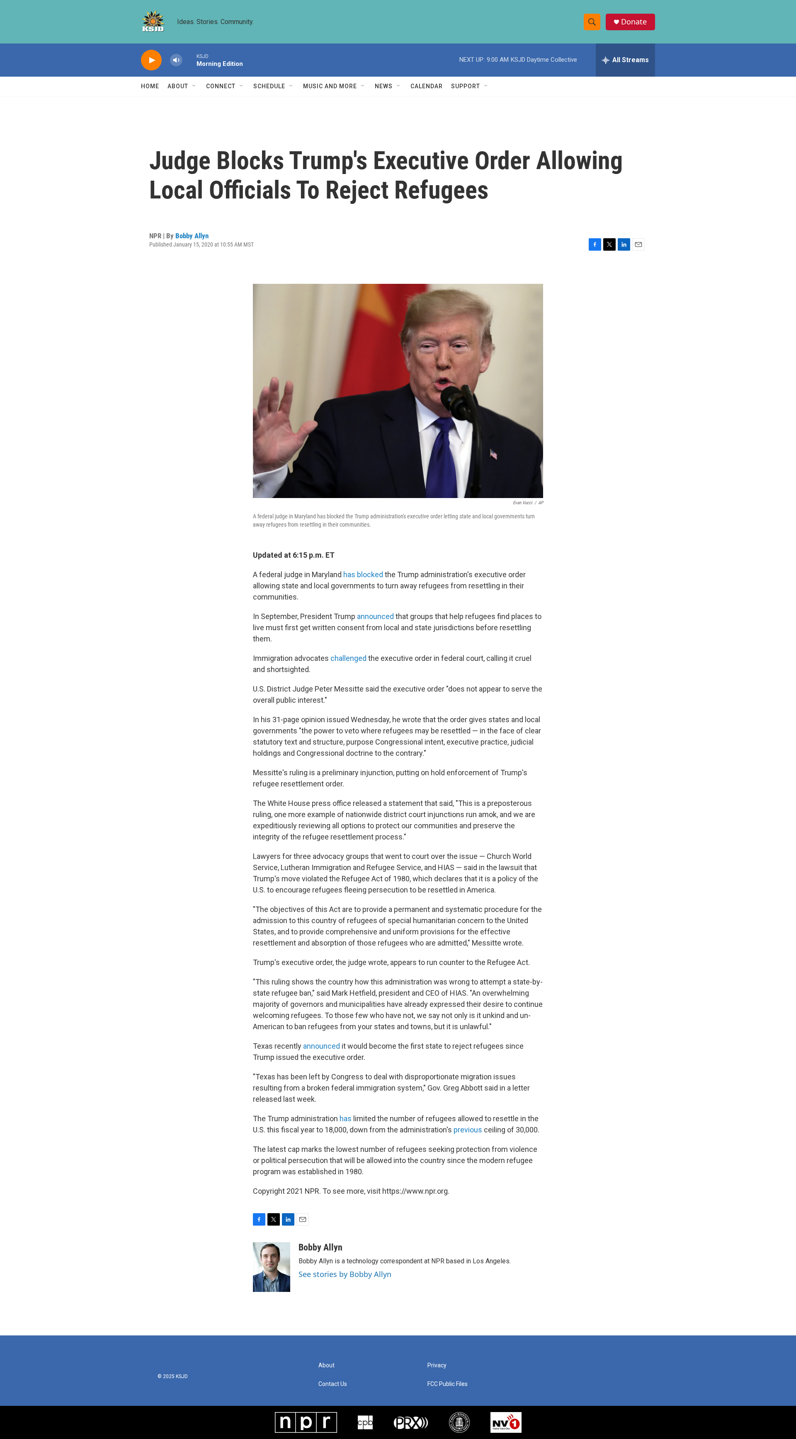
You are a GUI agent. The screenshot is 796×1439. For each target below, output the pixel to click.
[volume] (176, 60)
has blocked (364, 574)
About (177, 86)
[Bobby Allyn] (271, 1267)
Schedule (269, 86)
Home (150, 86)
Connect (220, 86)
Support (465, 86)
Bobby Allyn (192, 236)
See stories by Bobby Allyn (344, 1274)
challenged (348, 658)
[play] (151, 60)
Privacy (437, 1365)
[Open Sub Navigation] (194, 86)
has (346, 1118)
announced (375, 616)
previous (469, 1129)
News (384, 86)
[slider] (189, 60)
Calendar (426, 86)
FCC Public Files (447, 1384)
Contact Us (332, 1384)
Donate (634, 21)
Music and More (330, 86)
